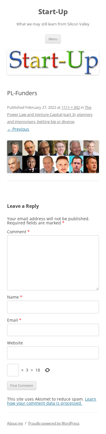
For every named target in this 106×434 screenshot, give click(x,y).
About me (15, 423)
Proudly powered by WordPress (54, 423)
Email (14, 320)
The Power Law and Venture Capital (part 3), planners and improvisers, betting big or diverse (49, 114)
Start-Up (53, 11)
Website (15, 343)
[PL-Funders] (53, 156)
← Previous (18, 129)
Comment (18, 231)
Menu (53, 39)
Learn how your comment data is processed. (51, 401)
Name (14, 297)
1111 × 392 (71, 107)
